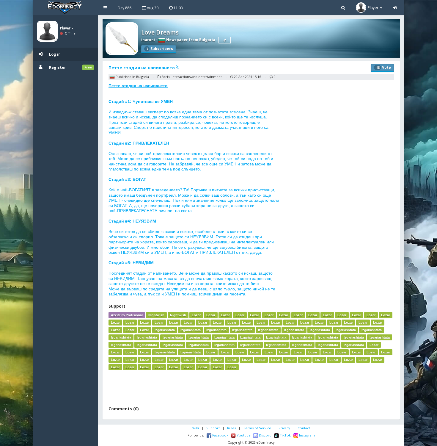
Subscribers (159, 48)
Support (213, 428)
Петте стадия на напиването (142, 68)
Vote (383, 67)
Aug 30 (152, 7)
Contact (304, 428)
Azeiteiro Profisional (127, 315)
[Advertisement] (251, 388)
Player (65, 28)
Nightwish (156, 315)
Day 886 (124, 7)
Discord (264, 435)
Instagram (306, 435)
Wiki (195, 428)
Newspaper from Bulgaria (190, 39)
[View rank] (224, 40)
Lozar (196, 315)
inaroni (148, 39)
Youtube (243, 435)
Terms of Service (257, 428)
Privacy (284, 428)
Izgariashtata (165, 330)
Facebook (219, 435)
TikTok (285, 435)
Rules (231, 428)
